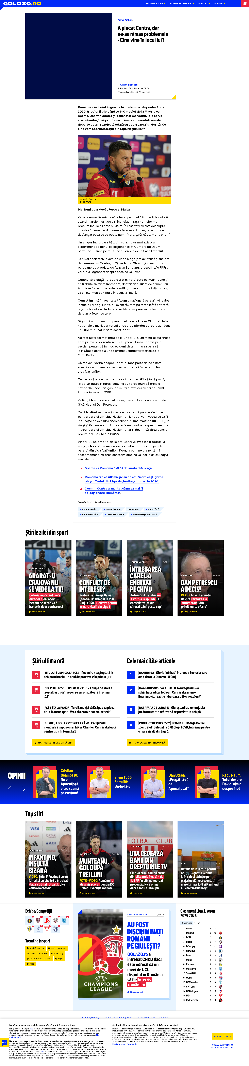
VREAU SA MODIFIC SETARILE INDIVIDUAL (222, 1046)
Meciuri (197, 923)
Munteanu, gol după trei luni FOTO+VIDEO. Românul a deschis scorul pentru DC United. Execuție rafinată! (99, 859)
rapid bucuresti (58, 948)
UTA (188, 995)
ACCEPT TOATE (222, 1036)
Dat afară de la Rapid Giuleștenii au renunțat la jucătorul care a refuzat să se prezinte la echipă (170, 710)
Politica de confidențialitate (119, 1017)
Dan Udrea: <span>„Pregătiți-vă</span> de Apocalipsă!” (168, 782)
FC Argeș (190, 946)
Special (218, 3)
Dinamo (190, 933)
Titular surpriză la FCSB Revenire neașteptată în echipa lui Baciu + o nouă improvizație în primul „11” (76, 675)
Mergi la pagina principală (149, 742)
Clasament (187, 923)
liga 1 (60, 958)
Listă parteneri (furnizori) (124, 1044)
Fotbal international (180, 3)
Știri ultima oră (48, 661)
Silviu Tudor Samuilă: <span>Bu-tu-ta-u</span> (114, 782)
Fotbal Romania (154, 3)
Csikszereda (192, 1000)
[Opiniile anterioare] (10, 789)
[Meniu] (245, 3)
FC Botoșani (192, 991)
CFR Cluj (58, 953)
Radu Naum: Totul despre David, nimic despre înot (222, 782)
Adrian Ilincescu (128, 85)
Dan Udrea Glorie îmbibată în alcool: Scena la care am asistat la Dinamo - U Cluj (170, 675)
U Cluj (189, 959)
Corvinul (190, 950)
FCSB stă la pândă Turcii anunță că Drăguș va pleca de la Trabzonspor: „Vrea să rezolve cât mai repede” (76, 710)
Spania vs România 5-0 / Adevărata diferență (118, 468)
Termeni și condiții (90, 1017)
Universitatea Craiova (41, 958)
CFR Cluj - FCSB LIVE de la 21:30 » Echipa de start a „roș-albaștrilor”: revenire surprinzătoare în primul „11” (76, 692)
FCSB (189, 937)
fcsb (32, 964)
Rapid (189, 941)
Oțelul (189, 977)
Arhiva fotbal (125, 20)
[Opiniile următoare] (24, 789)
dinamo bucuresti (39, 953)
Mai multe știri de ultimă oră (55, 742)
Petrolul (190, 964)
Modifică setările (146, 1017)
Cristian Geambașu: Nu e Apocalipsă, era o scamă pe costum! (60, 782)
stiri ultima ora (37, 948)
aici (42, 1051)
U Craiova (191, 968)
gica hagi (134, 509)
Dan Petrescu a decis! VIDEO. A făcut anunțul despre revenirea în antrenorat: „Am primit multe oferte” (201, 578)
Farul (188, 955)
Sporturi (202, 3)
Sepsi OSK (191, 973)
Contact (164, 1017)
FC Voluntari (192, 982)
